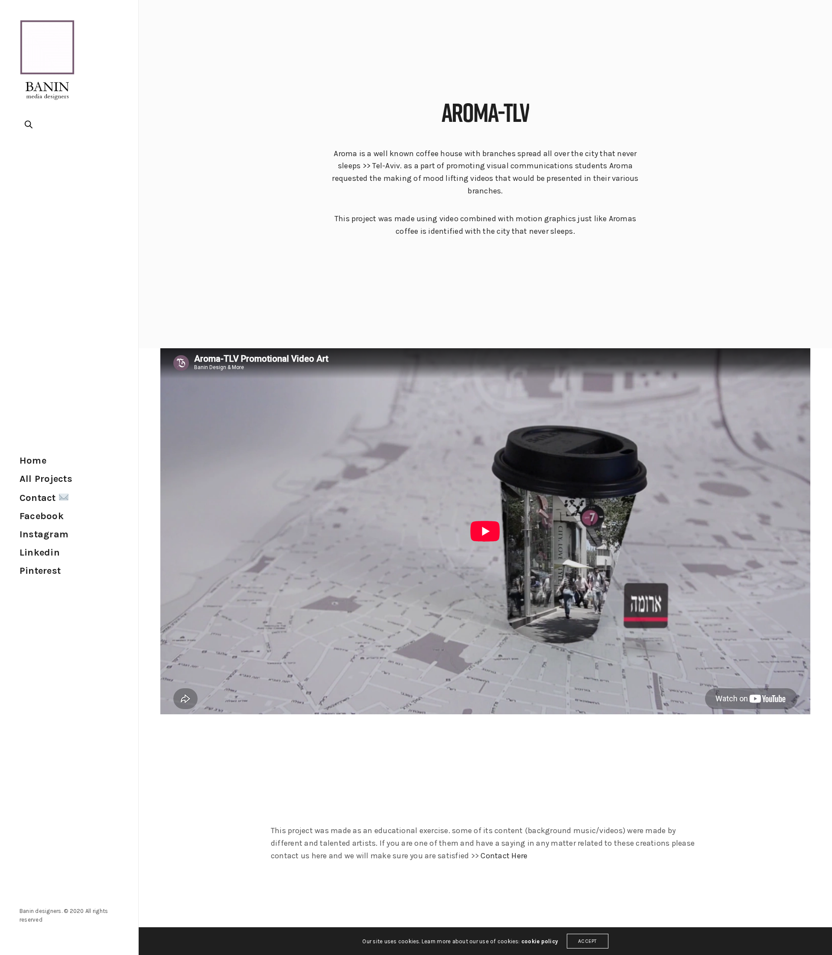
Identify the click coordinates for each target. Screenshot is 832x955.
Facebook (42, 516)
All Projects (46, 478)
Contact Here (504, 855)
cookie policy (539, 941)
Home (33, 460)
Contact (39, 498)
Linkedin (40, 552)
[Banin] (47, 63)
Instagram (44, 534)
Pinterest (40, 570)
